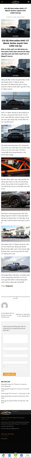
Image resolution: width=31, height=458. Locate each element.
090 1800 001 (10, 426)
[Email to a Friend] (17, 291)
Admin (23, 17)
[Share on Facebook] (11, 291)
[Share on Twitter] (14, 291)
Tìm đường (3, 457)
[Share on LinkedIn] (22, 291)
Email (5, 352)
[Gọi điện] (15, 455)
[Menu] (2, 2)
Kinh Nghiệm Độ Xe (16, 6)
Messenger (21, 457)
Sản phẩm (4, 438)
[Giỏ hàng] (28, 2)
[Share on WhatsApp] (8, 291)
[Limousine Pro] (15, 1)
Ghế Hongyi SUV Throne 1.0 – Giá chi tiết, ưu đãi (15, 393)
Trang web (6, 359)
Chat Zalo (9, 457)
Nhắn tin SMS (27, 457)
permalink (15, 298)
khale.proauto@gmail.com (12, 428)
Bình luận (6, 332)
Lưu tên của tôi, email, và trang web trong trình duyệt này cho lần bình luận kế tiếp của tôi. (15, 369)
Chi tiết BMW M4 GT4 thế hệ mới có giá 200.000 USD (7, 315)
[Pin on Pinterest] (19, 291)
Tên (4, 346)
